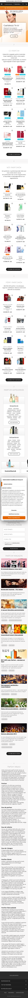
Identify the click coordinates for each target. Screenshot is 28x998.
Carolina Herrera (11, 410)
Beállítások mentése (14, 514)
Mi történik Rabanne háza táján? (11, 569)
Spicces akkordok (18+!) (9, 734)
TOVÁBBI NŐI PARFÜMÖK (14, 269)
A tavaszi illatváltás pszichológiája (12, 610)
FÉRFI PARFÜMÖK (14, 453)
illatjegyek (4, 744)
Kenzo (16, 414)
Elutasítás (14, 510)
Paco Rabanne (15, 447)
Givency (14, 446)
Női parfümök (14, 406)
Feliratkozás (14, 548)
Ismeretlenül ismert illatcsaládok (12, 635)
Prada (8, 449)
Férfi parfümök (14, 437)
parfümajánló (5, 694)
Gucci (13, 413)
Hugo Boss (11, 414)
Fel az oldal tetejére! (14, 975)
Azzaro (9, 440)
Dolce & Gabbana (11, 444)
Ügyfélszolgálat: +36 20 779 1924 (14, 1)
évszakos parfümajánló (15, 620)
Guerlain (18, 413)
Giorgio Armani (16, 411)
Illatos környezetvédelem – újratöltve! (13, 709)
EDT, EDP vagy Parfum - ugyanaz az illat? (13, 660)
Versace (15, 417)
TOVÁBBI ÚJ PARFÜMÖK (14, 154)
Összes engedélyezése (14, 517)
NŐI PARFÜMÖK (14, 422)
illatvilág (4, 645)
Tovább (14, 36)
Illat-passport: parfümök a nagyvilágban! (9, 686)
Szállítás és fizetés (20, 992)
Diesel (15, 443)
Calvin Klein (16, 408)
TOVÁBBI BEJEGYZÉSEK (14, 753)
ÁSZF (5, 992)
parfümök (4, 620)
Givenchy (9, 413)
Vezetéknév (8, 529)
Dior (19, 443)
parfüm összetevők (7, 747)
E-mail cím (7, 539)
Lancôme (9, 416)
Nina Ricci (15, 416)
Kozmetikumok (10, 471)
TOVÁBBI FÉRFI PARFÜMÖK (14, 379)
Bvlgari (10, 408)
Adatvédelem (11, 992)
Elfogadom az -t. (12, 543)
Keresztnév (8, 534)
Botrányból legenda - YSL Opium (12, 589)
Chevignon (10, 443)
